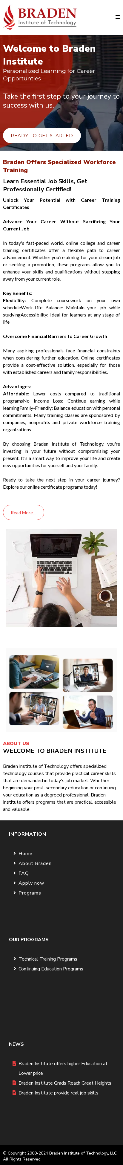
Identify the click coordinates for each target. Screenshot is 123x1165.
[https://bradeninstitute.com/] (40, 17)
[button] (118, 17)
